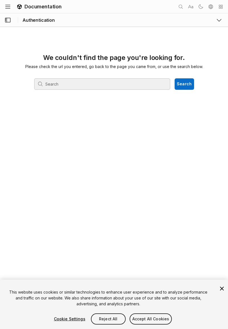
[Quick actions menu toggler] (221, 7)
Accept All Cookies (150, 318)
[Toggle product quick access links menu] (219, 20)
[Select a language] (211, 7)
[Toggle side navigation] (7, 20)
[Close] (222, 288)
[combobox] (102, 83)
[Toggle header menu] (7, 6)
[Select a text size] (191, 7)
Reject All (108, 318)
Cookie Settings (69, 318)
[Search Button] (181, 7)
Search (184, 83)
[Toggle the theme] (201, 7)
